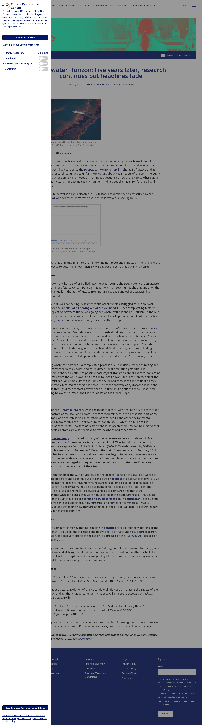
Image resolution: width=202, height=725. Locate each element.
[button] (13, 52)
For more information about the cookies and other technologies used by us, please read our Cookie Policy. (24, 718)
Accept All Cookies (25, 37)
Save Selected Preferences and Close (25, 707)
